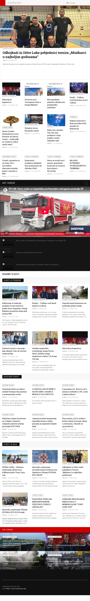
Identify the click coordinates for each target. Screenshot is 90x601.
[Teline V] (14, 2)
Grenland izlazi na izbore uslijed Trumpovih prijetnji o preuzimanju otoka (14, 391)
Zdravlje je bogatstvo (71, 348)
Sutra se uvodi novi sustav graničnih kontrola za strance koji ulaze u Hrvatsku (56, 165)
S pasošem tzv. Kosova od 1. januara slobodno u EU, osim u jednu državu (75, 391)
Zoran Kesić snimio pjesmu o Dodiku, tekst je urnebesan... (38, 264)
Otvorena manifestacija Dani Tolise (29, 252)
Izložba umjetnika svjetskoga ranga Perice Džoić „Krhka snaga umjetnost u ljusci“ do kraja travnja (44, 353)
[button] (83, 8)
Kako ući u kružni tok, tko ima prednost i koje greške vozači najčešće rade (55, 135)
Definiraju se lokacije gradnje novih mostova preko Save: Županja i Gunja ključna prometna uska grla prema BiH (14, 308)
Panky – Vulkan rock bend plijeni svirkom (66, 545)
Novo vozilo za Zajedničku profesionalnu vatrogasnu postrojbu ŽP (41, 240)
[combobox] (87, 2)
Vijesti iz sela (10, 444)
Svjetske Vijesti (11, 377)
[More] (86, 183)
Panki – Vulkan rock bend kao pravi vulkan (79, 100)
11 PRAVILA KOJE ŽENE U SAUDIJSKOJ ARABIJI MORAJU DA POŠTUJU (44, 391)
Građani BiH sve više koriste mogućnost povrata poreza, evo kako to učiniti (65, 562)
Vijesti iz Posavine (12, 280)
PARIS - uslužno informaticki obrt (16, 588)
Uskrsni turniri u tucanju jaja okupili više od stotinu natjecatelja (14, 351)
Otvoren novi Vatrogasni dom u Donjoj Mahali (33, 102)
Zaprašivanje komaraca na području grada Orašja (41, 52)
